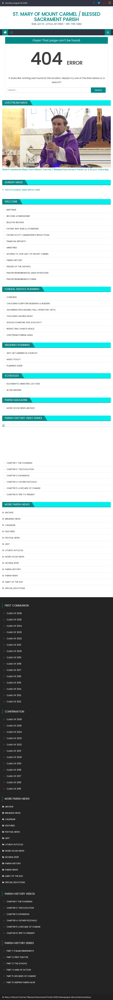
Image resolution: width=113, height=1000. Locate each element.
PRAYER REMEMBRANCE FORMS (21, 279)
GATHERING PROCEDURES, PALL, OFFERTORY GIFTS (31, 309)
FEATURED (10, 531)
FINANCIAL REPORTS (16, 241)
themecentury (84, 997)
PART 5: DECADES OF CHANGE (21, 976)
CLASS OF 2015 (14, 682)
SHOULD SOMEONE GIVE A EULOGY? (24, 322)
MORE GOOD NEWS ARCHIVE (21, 408)
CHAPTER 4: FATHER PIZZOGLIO (22, 481)
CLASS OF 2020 (14, 651)
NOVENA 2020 (12, 563)
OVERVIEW (12, 297)
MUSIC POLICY (14, 359)
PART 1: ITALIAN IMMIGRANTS (20, 950)
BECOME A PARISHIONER (18, 216)
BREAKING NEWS (13, 518)
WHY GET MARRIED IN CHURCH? (22, 353)
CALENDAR (10, 525)
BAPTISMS (11, 209)
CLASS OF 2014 (14, 689)
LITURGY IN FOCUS (14, 550)
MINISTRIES (12, 247)
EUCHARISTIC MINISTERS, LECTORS (23, 383)
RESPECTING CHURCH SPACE (20, 328)
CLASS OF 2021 (14, 644)
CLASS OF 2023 (14, 632)
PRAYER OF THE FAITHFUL (19, 266)
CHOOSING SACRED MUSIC (20, 316)
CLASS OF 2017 (14, 670)
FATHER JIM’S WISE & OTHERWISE (23, 228)
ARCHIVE (9, 512)
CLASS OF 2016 (14, 676)
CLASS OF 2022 (14, 638)
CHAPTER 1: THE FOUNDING (19, 462)
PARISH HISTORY (14, 260)
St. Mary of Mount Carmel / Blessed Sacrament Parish (56, 17)
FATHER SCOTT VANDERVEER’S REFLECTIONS (28, 235)
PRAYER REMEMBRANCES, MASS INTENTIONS (28, 272)
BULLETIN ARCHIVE (15, 222)
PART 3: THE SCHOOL (17, 963)
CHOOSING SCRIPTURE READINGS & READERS (28, 303)
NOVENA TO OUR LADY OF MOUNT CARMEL (28, 253)
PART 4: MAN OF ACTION (19, 969)
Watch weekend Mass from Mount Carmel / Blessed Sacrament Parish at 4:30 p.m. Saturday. (55, 169)
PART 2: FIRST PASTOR (17, 957)
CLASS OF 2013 (14, 695)
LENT (7, 544)
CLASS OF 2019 (14, 657)
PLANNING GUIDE (15, 365)
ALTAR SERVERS (14, 390)
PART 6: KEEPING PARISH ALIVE (21, 982)
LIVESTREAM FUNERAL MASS (20, 335)
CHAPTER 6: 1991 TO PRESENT (21, 494)
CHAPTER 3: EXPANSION (18, 475)
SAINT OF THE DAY (14, 581)
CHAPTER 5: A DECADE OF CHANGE (23, 488)
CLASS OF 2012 (14, 701)
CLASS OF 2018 (14, 663)
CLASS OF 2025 (14, 619)
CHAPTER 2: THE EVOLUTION (20, 469)
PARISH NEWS (11, 575)
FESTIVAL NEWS (12, 537)
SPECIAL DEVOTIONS (15, 588)
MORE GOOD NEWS (14, 556)
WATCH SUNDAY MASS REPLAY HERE (22, 189)
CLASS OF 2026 (14, 613)
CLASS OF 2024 (14, 625)
